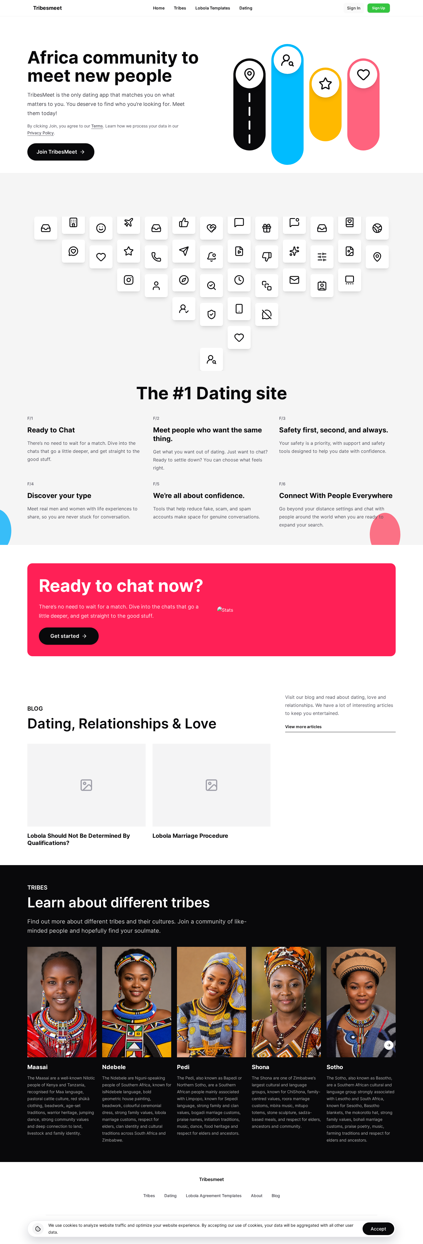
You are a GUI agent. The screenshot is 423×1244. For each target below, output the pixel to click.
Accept (378, 1229)
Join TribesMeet (57, 152)
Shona (260, 1067)
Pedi (183, 1067)
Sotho (335, 1067)
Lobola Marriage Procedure (190, 835)
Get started (64, 636)
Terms (97, 125)
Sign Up (378, 8)
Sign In (354, 7)
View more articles (303, 726)
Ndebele (114, 1067)
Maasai (37, 1067)
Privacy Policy (40, 132)
